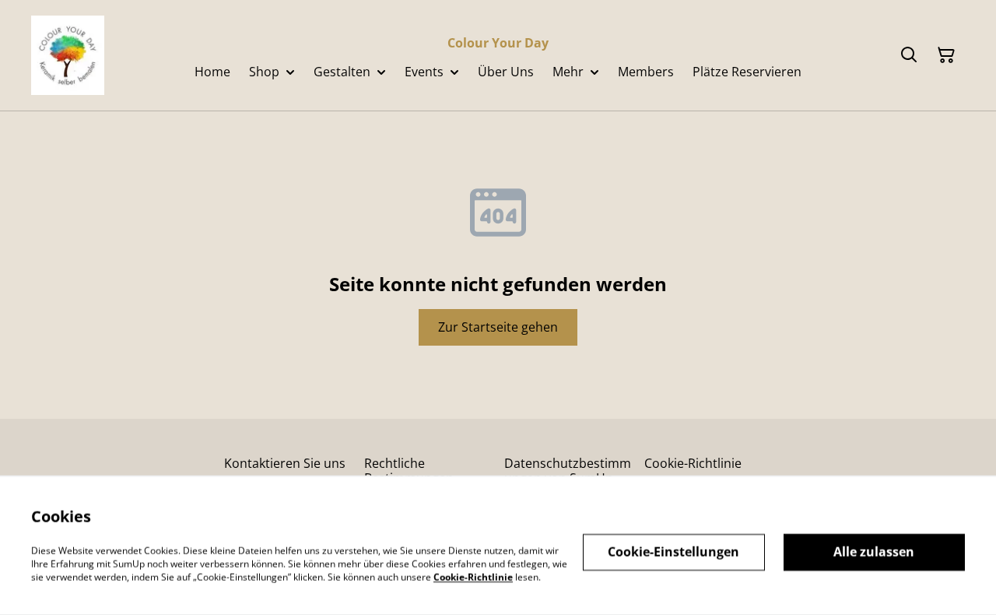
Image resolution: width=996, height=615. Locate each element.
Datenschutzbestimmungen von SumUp (567, 471)
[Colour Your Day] (67, 55)
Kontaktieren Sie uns (284, 463)
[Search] (909, 55)
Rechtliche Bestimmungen (409, 471)
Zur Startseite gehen (498, 327)
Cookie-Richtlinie (693, 463)
